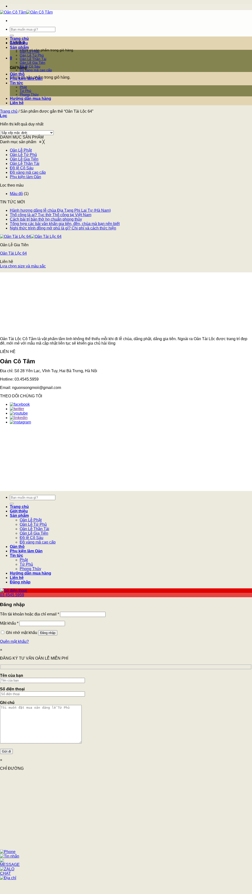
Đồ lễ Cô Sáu (30, 66)
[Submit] (12, 35)
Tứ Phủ (25, 91)
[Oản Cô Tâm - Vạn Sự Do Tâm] (26, 12)
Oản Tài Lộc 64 (13, 253)
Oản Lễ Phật (29, 51)
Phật (23, 87)
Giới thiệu (19, 43)
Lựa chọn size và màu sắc (23, 266)
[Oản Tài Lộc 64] (31, 236)
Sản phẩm (19, 47)
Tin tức (16, 83)
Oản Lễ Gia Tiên (32, 63)
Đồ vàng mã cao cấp (36, 70)
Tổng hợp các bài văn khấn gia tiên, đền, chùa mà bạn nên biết (65, 224)
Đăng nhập (47, 633)
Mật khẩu (9, 623)
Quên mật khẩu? (14, 641)
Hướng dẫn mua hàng (30, 98)
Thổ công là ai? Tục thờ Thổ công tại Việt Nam (50, 215)
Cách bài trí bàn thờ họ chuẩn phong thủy (46, 219)
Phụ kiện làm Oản (26, 78)
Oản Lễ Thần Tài (33, 59)
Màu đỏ (16, 194)
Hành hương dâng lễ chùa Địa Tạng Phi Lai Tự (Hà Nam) (60, 210)
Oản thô (17, 74)
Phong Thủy (29, 94)
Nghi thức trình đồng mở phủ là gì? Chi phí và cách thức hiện (63, 228)
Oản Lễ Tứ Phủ (32, 55)
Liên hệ (17, 103)
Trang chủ (19, 38)
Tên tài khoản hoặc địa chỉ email (29, 614)
